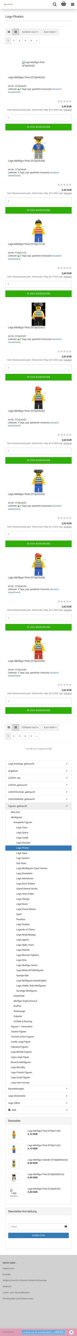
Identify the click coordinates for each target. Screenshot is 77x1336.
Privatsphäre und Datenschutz (18, 1298)
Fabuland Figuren (19, 1047)
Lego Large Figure (20, 1057)
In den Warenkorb (38, 127)
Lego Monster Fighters (27, 955)
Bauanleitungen (16, 1088)
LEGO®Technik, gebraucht (21, 792)
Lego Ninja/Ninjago (26, 934)
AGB (13, 1110)
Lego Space (22, 832)
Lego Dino (21, 960)
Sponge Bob (22, 975)
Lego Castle (22, 837)
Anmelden (38, 1235)
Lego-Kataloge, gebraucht (21, 763)
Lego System (23, 858)
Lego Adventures (24, 878)
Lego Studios (23, 924)
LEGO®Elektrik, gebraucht (21, 799)
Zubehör (18, 1016)
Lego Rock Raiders (25, 883)
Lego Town (21, 827)
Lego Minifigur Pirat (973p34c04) (26, 160)
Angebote (13, 771)
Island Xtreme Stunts (27, 888)
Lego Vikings (22, 899)
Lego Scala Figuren (20, 1077)
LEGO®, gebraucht (17, 785)
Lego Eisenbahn (24, 873)
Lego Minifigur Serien (27, 965)
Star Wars (21, 863)
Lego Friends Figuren (21, 1072)
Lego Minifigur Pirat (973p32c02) (26, 410)
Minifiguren (16, 817)
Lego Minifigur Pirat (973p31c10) (26, 244)
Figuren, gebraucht (17, 806)
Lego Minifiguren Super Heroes (31, 868)
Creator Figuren (18, 1031)
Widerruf (7, 1286)
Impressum (8, 1268)
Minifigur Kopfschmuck (25, 1001)
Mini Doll (15, 812)
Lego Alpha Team (25, 945)
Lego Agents (22, 939)
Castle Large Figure (20, 1041)
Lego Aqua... (22, 853)
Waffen (17, 1006)
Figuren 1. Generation (21, 1026)
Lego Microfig (18, 1067)
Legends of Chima (25, 929)
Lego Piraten (22, 848)
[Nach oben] (67, 1331)
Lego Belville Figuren (21, 1052)
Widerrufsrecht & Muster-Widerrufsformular (25, 1280)
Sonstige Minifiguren (26, 990)
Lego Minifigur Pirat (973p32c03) (26, 494)
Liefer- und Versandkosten (16, 1292)
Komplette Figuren (23, 822)
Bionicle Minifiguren (21, 1062)
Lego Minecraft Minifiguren (30, 970)
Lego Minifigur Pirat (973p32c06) (26, 661)
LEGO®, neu (14, 778)
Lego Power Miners (26, 909)
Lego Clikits (14, 1103)
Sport (19, 914)
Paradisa (20, 919)
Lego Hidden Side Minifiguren (31, 985)
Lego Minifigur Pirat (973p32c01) (26, 327)
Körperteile (19, 995)
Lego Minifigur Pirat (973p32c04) (26, 577)
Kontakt (7, 1274)
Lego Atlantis (23, 950)
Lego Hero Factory (20, 1082)
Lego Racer (22, 904)
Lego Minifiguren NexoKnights (31, 980)
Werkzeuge (19, 1011)
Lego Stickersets (16, 1095)
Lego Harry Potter (25, 893)
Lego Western (23, 842)
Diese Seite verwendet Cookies (43, 1332)
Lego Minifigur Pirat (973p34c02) (26, 77)
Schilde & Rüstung (23, 1021)
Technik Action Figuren (22, 1036)
